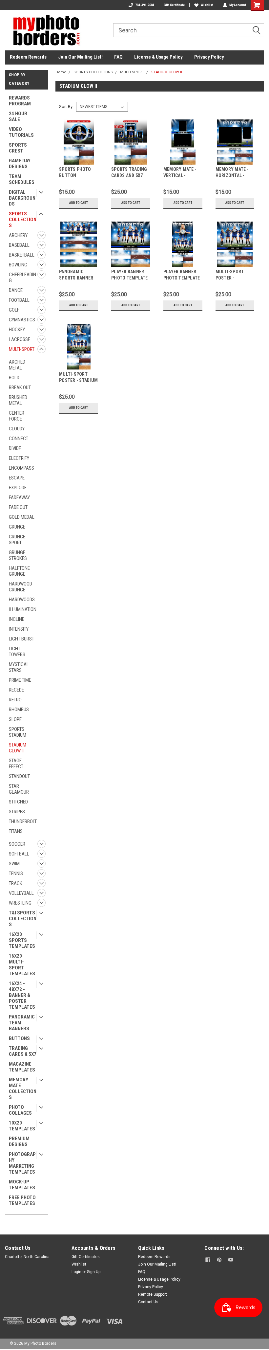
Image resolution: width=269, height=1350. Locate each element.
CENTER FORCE (16, 416)
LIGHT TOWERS (17, 651)
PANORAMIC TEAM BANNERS (22, 1023)
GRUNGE (17, 527)
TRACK (15, 883)
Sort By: (66, 106)
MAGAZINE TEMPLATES (22, 1067)
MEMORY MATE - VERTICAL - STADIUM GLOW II (181, 175)
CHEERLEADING (22, 277)
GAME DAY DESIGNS (20, 164)
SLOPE (15, 719)
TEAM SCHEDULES (21, 179)
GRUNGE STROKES (18, 555)
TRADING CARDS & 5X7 (22, 1051)
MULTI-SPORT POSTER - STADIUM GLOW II (78, 380)
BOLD (14, 378)
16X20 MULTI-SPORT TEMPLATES (22, 965)
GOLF (14, 310)
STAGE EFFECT (16, 763)
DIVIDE (15, 448)
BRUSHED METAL (18, 400)
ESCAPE (17, 478)
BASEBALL (19, 245)
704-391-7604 (144, 5)
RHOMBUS (19, 709)
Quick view (79, 159)
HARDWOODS (22, 600)
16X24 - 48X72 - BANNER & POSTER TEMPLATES (22, 995)
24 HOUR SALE (18, 116)
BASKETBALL (21, 255)
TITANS (16, 831)
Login (76, 1271)
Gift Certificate (174, 5)
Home (60, 72)
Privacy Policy (209, 57)
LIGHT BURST (21, 639)
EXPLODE (18, 488)
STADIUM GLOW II (17, 748)
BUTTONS (19, 1038)
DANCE (16, 290)
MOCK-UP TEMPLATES (22, 1185)
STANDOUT (19, 776)
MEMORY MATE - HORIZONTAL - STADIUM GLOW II (233, 175)
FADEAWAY (19, 497)
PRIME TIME (20, 680)
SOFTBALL (19, 854)
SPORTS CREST (18, 148)
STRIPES (17, 812)
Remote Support (152, 1294)
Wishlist (207, 5)
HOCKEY (17, 330)
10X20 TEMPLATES (22, 1126)
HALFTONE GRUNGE (19, 571)
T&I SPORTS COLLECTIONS (22, 918)
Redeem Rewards (28, 57)
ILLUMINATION (22, 609)
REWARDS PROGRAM (20, 101)
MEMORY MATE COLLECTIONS (22, 1088)
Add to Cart (78, 203)
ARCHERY (18, 235)
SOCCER (17, 844)
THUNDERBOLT (23, 821)
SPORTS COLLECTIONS (22, 219)
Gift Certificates (86, 1256)
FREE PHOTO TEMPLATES (22, 1200)
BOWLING (18, 265)
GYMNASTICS (22, 320)
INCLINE (16, 619)
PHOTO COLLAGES (20, 1110)
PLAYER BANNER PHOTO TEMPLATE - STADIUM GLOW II (182, 278)
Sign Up (93, 1271)
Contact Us (148, 1302)
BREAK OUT (20, 387)
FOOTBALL (19, 300)
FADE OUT (18, 507)
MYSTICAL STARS (19, 667)
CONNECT (18, 438)
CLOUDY (17, 429)
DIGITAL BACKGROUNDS (22, 198)
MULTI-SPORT (21, 349)
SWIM (14, 864)
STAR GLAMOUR (19, 789)
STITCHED (18, 802)
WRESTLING (20, 903)
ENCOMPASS (21, 468)
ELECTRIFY (19, 458)
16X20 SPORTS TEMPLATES (22, 940)
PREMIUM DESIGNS (19, 1141)
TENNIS (16, 873)
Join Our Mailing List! (80, 57)
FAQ (118, 57)
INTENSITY (19, 629)
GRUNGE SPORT (17, 540)
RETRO (15, 700)
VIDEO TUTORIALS (21, 132)
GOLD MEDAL (21, 517)
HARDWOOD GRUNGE (20, 587)
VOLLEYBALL (21, 893)
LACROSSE (19, 339)
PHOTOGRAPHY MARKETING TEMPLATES (22, 1163)
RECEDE (16, 690)
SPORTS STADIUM (17, 732)
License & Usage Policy (158, 57)
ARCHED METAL (17, 365)
